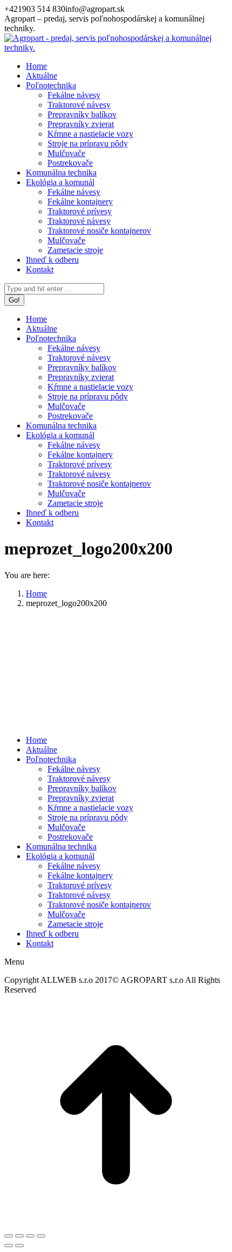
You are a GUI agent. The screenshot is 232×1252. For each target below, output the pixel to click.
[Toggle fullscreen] (30, 1235)
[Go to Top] (116, 1223)
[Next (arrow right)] (19, 1245)
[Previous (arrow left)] (8, 1245)
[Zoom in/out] (41, 1235)
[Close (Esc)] (8, 1235)
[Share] (19, 1235)
